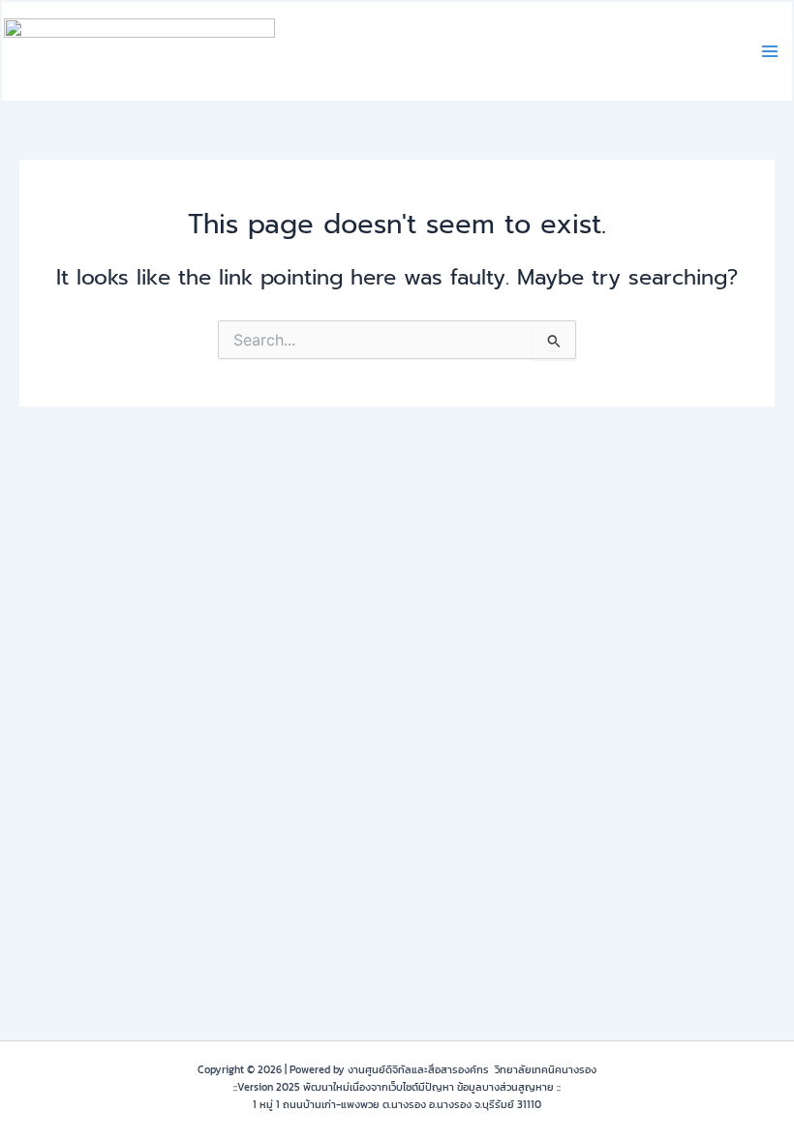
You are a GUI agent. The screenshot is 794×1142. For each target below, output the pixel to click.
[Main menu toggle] (769, 51)
